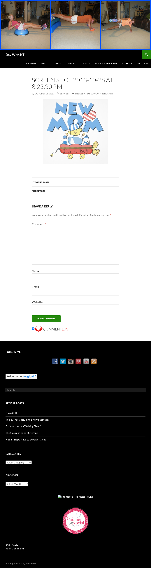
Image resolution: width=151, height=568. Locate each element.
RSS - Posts (12, 545)
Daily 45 (45, 63)
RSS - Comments (15, 548)
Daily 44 (58, 63)
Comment (39, 224)
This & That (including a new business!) (28, 419)
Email (35, 286)
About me (31, 63)
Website (37, 302)
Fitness (83, 63)
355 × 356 (65, 93)
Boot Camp (143, 63)
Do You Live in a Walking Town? (23, 426)
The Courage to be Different (22, 432)
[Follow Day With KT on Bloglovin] (21, 376)
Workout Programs (106, 63)
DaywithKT (12, 413)
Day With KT (15, 55)
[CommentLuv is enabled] (51, 328)
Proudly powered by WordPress (21, 563)
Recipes (125, 63)
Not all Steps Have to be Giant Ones (26, 439)
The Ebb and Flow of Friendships (94, 93)
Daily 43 (71, 63)
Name (35, 271)
